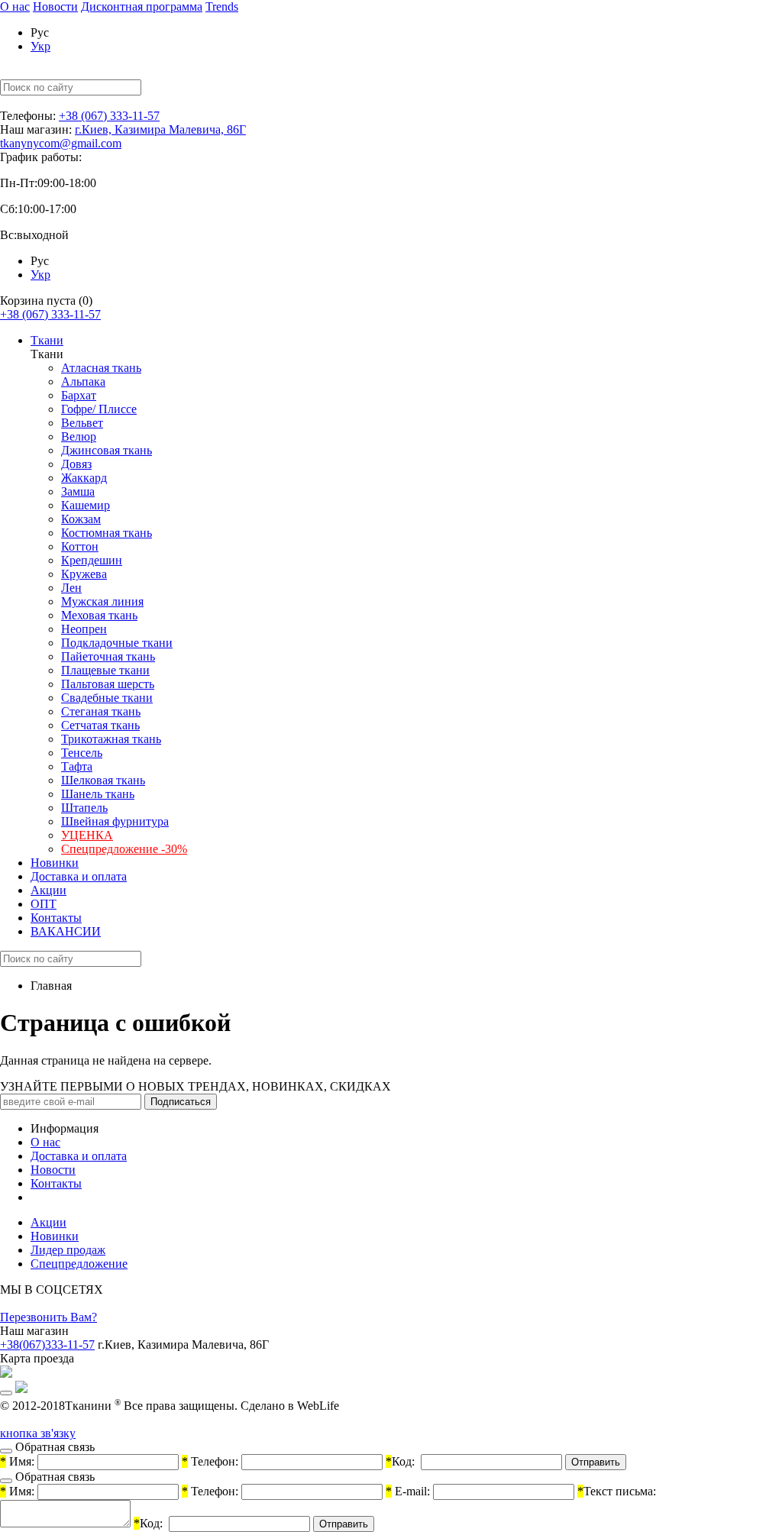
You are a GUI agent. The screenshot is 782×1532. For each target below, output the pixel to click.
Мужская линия (102, 601)
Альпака (83, 381)
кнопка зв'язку (38, 1433)
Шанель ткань (97, 793)
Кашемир (85, 505)
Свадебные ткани (107, 697)
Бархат (78, 395)
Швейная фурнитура (115, 821)
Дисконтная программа (141, 6)
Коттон (80, 546)
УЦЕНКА (87, 835)
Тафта (76, 766)
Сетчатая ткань (100, 725)
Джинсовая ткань (106, 450)
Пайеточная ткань (108, 656)
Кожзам (81, 518)
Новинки (55, 862)
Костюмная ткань (106, 532)
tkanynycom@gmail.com (60, 143)
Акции (48, 890)
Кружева (84, 573)
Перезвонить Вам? (48, 1317)
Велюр (78, 436)
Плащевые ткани (105, 670)
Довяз (76, 463)
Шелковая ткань (103, 780)
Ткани (47, 340)
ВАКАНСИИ (66, 931)
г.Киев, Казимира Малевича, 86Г (160, 129)
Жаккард (84, 477)
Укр (40, 46)
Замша (78, 491)
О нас (15, 6)
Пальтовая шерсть (107, 683)
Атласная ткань (101, 367)
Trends (221, 6)
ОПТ (44, 903)
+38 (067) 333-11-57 (109, 115)
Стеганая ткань (101, 711)
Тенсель (81, 752)
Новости (55, 6)
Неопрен (84, 628)
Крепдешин (91, 560)
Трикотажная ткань (111, 738)
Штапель (84, 807)
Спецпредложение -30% (124, 848)
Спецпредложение (79, 1263)
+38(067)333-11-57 (47, 1344)
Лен (71, 587)
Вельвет (82, 422)
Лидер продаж (68, 1249)
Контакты (56, 917)
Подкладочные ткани (117, 642)
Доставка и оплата (79, 876)
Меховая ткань (99, 615)
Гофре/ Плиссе (99, 408)
